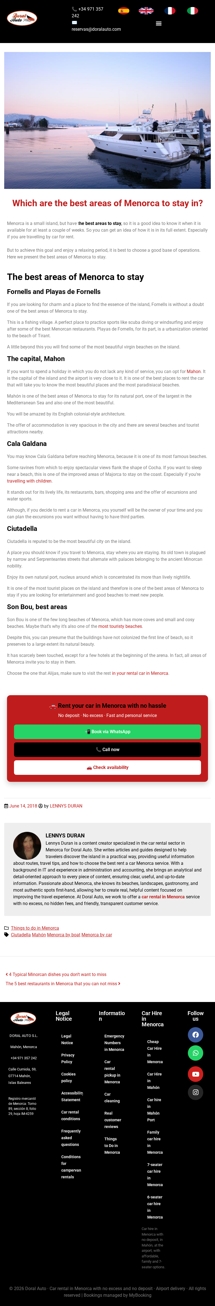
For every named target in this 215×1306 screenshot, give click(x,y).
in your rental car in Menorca (140, 673)
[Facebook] (195, 1035)
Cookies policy (68, 1077)
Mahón (39, 934)
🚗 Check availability (107, 767)
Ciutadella (21, 934)
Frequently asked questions (71, 1138)
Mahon (194, 371)
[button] (158, 23)
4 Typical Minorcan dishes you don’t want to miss (57, 974)
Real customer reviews (112, 1120)
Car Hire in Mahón (154, 1081)
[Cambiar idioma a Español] (123, 11)
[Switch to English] (146, 11)
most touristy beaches (119, 626)
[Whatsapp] (195, 1053)
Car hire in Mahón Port (154, 1110)
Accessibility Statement (72, 1096)
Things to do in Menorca (35, 928)
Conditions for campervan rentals (71, 1167)
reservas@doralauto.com (96, 29)
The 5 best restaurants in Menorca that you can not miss (62, 983)
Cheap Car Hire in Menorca (155, 1051)
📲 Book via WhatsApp (107, 731)
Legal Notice (67, 1039)
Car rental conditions (70, 1115)
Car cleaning (112, 1097)
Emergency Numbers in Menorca (114, 1043)
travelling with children (29, 481)
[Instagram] (195, 1092)
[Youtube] (195, 1074)
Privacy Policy (67, 1058)
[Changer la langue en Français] (170, 11)
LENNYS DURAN (66, 806)
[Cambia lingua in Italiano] (192, 11)
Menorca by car (96, 934)
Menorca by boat (63, 934)
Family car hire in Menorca (155, 1142)
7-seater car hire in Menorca (155, 1174)
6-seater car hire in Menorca (155, 1207)
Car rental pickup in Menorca (112, 1072)
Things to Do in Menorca (112, 1146)
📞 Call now (108, 749)
